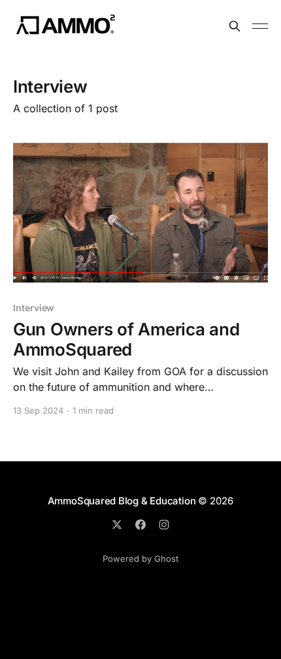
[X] (117, 524)
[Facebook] (140, 524)
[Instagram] (164, 524)
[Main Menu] (260, 26)
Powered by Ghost (140, 558)
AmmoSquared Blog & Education (122, 501)
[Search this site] (234, 26)
